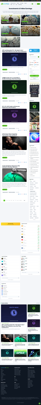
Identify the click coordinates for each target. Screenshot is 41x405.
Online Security (30, 382)
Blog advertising (10, 224)
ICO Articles (15, 380)
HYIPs (11, 4)
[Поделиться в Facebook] (18, 74)
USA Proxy (4, 288)
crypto (35, 186)
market (37, 206)
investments (31, 204)
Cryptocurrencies (13, 3)
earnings (37, 196)
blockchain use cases (32, 184)
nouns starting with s (33, 172)
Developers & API (30, 380)
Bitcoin (34, 181)
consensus (31, 186)
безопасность (35, 216)
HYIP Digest (2, 389)
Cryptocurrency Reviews (17, 370)
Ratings (18, 3)
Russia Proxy (5, 285)
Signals (25, 3)
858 (24, 200)
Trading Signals (3, 387)
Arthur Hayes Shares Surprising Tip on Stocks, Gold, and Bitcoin (9, 134)
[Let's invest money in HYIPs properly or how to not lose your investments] (10, 19)
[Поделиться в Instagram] (21, 74)
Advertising (20, 4)
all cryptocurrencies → (30, 252)
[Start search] (38, 57)
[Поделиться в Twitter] (20, 74)
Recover (37, 79)
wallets (31, 216)
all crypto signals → (30, 274)
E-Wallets (29, 387)
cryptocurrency (32, 191)
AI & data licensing (30, 381)
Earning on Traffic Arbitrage (31, 371)
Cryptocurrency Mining (17, 372)
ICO (13, 4)
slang (34, 211)
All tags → (34, 219)
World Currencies (3, 390)
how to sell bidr (32, 175)
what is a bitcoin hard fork (33, 149)
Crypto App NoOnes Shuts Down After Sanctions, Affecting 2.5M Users (11, 166)
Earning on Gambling (30, 373)
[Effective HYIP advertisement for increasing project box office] (30, 31)
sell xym (31, 174)
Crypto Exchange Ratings (4, 386)
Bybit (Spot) (5, 269)
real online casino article (33, 164)
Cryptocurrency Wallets (17, 371)
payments (31, 209)
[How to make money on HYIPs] (10, 31)
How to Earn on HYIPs (17, 386)
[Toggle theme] (36, 4)
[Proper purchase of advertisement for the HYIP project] (10, 42)
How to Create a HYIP (17, 387)
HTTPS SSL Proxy (5, 291)
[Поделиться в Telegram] (26, 74)
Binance (4, 258)
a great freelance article (33, 150)
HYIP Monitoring (3, 388)
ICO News (15, 379)
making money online (33, 147)
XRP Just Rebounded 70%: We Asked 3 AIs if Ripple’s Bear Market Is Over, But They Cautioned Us (14, 51)
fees (34, 201)
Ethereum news (32, 199)
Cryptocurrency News (12, 72)
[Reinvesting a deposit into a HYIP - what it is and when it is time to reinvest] (30, 20)
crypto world (31, 189)
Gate (4, 266)
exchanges (31, 201)
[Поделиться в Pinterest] (23, 74)
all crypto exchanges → (10, 279)
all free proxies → (10, 298)
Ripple (35, 209)
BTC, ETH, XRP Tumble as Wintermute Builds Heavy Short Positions (11, 107)
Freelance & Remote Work (31, 370)
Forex (16, 4)
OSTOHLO (22, 402)
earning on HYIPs (32, 196)
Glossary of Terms (30, 386)
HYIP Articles (16, 388)
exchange (36, 199)
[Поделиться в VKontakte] (24, 74)
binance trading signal (33, 161)
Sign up (2, 371)
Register (34, 78)
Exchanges (21, 3)
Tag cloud (2, 370)
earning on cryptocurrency (33, 194)
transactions (34, 214)
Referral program (3, 379)
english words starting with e (34, 171)
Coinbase (4, 263)
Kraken (4, 274)
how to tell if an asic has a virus (34, 153)
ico (37, 201)
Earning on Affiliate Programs (31, 372)
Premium (2, 380)
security (31, 211)
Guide (1, 378)
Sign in (34, 75)
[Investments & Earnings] (5, 4)
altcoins (31, 181)
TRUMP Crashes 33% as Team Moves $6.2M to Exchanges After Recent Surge (11, 78)
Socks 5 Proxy (5, 294)
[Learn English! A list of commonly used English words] (34, 90)
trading (31, 214)
